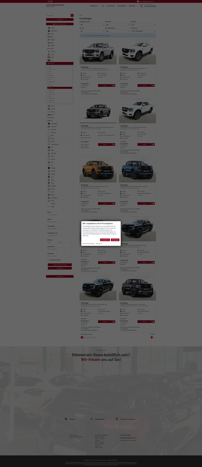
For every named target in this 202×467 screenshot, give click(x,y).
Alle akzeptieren (105, 239)
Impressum (99, 243)
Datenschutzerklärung (89, 243)
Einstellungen (115, 239)
